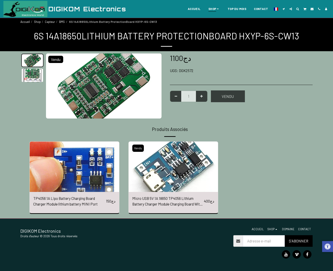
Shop (37, 22)
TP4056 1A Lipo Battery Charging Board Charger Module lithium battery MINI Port (65, 201)
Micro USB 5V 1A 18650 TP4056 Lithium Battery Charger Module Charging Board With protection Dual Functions (167, 201)
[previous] (53, 86)
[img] (74, 167)
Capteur (50, 22)
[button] (283, 8)
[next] (154, 86)
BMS (62, 22)
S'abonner (298, 241)
